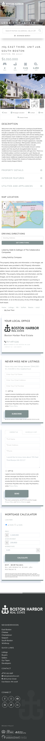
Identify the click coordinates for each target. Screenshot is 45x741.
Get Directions (22, 242)
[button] (39, 30)
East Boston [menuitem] (6, 630)
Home (4, 307)
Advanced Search (23, 36)
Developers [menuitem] (6, 663)
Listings (11, 307)
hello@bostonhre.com (11, 676)
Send (16, 494)
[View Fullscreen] (4, 212)
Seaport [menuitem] (5, 638)
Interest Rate (10, 546)
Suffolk (23, 307)
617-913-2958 (8, 673)
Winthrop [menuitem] (5, 643)
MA (17, 307)
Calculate (22, 558)
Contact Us (8, 347)
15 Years (19, 525)
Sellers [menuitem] (4, 658)
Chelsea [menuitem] (5, 632)
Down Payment (10, 539)
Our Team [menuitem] (6, 660)
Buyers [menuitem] (4, 655)
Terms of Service (21, 502)
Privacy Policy (13, 406)
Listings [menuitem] (5, 652)
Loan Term (9, 520)
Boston (30, 307)
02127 (38, 307)
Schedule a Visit (31, 432)
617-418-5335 (12, 341)
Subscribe (17, 414)
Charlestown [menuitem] (7, 635)
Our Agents (17, 347)
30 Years (10, 525)
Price (7, 531)
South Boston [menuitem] (7, 640)
